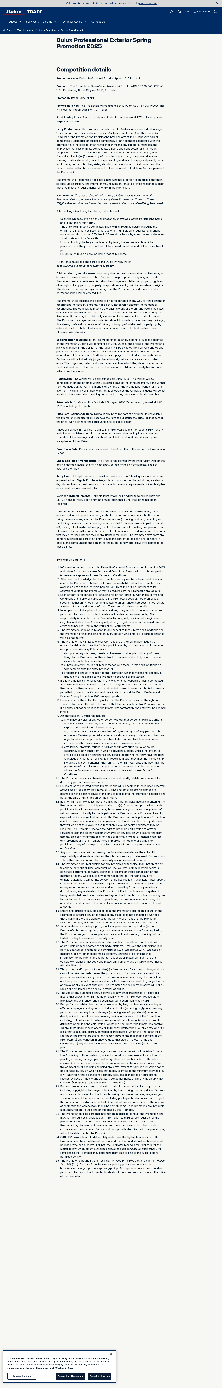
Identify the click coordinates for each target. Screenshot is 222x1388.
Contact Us (98, 21)
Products (11, 21)
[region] (59, 1366)
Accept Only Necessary (70, 1376)
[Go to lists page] (179, 11)
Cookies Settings (22, 1376)
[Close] (111, 1353)
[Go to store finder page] (187, 11)
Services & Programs (39, 21)
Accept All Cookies (100, 1376)
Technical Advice (71, 21)
